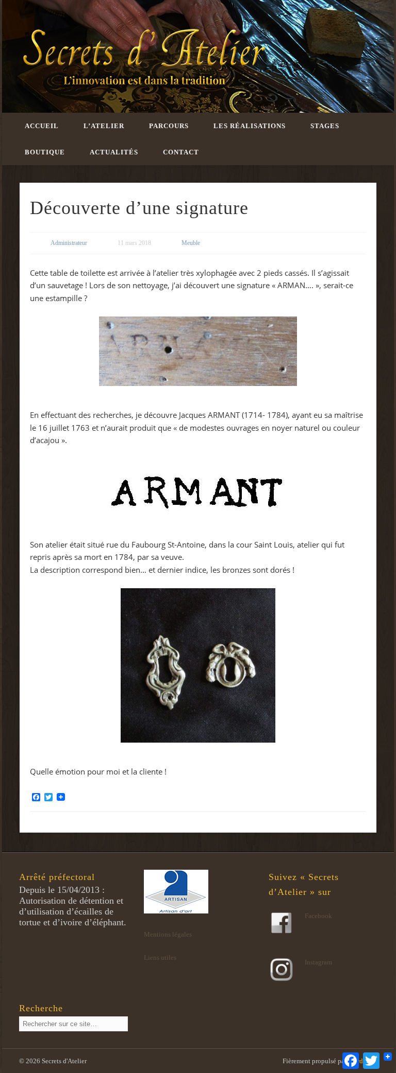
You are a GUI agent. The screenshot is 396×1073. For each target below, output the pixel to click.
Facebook (318, 916)
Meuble (191, 243)
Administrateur (69, 243)
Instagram (318, 962)
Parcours (169, 126)
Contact (181, 152)
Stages (324, 126)
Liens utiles (160, 957)
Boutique (45, 152)
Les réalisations (249, 126)
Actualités (114, 152)
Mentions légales (168, 934)
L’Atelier (104, 126)
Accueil (42, 126)
